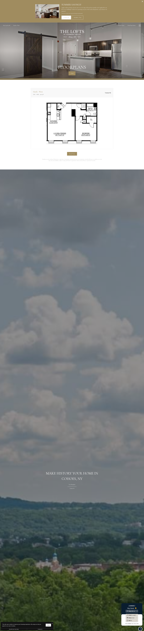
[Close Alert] (142, 2)
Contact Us (40, 629)
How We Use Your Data (14, 629)
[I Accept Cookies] (52, 624)
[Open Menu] (140, 25)
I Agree (48, 625)
